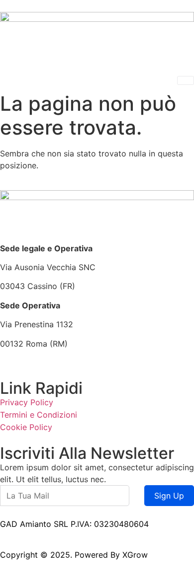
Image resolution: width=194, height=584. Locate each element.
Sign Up (169, 496)
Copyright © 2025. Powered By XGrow (74, 555)
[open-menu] (185, 80)
